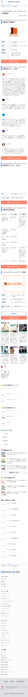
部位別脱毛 (3, 584)
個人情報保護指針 (20, 681)
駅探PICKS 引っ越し (5, 667)
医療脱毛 (3, 581)
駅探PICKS (5, 5)
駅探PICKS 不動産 (4, 662)
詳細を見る (14, 313)
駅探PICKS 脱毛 (11, 5)
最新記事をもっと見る (14, 472)
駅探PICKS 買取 (4, 669)
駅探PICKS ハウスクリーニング (7, 672)
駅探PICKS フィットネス (6, 659)
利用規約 (12, 681)
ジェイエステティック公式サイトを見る (14, 61)
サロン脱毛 (3, 579)
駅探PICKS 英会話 (4, 664)
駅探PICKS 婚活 (4, 674)
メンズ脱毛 (3, 586)
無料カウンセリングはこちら (14, 158)
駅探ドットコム (4, 654)
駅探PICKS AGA (4, 657)
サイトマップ (3, 652)
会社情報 (6, 681)
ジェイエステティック (19, 5)
